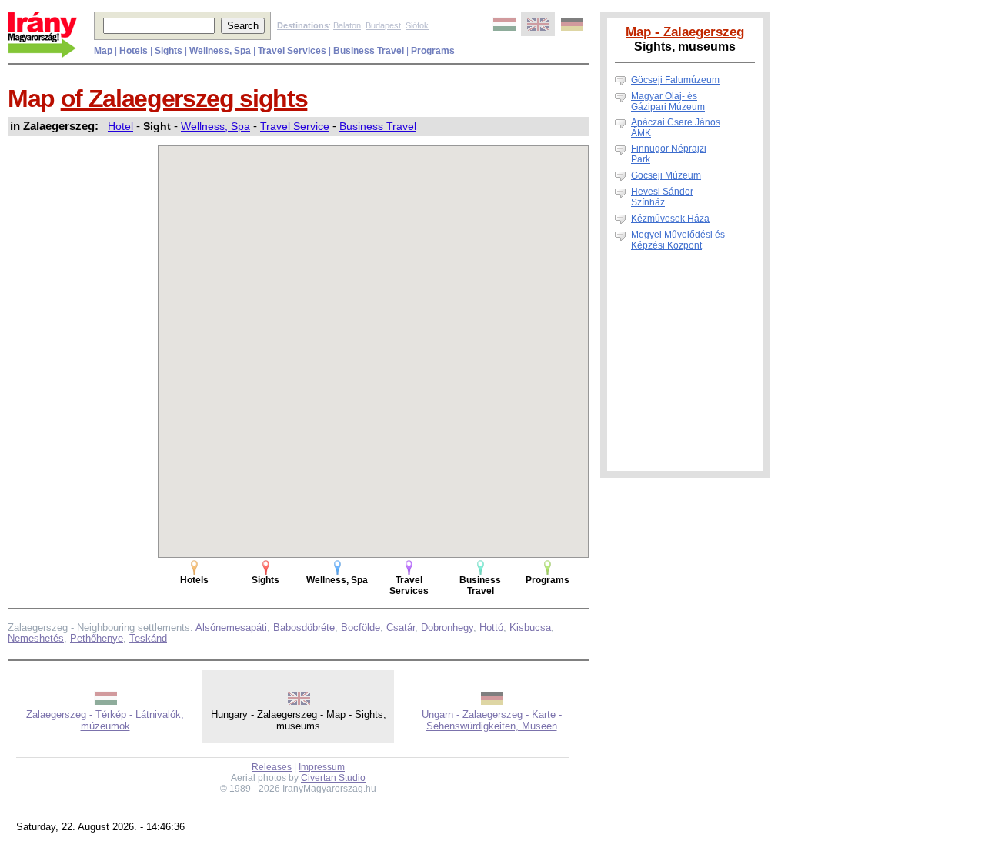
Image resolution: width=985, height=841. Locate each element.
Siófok (417, 25)
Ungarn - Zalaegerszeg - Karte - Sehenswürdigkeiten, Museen (492, 720)
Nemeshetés (36, 638)
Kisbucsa (530, 627)
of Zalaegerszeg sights (184, 98)
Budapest (383, 25)
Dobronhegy (447, 627)
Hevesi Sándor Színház (662, 197)
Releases (272, 767)
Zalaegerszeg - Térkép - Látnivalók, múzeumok (105, 720)
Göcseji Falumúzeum (675, 80)
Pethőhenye (96, 638)
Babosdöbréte (304, 627)
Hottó (491, 627)
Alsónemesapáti (231, 627)
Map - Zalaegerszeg (685, 31)
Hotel (120, 126)
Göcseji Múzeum (666, 175)
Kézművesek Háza (670, 218)
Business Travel (377, 126)
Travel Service (294, 126)
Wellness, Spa (215, 126)
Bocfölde (360, 627)
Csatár (400, 627)
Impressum (322, 767)
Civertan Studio (333, 778)
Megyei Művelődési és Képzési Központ (678, 240)
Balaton (347, 25)
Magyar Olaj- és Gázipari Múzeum (668, 101)
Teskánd (148, 638)
